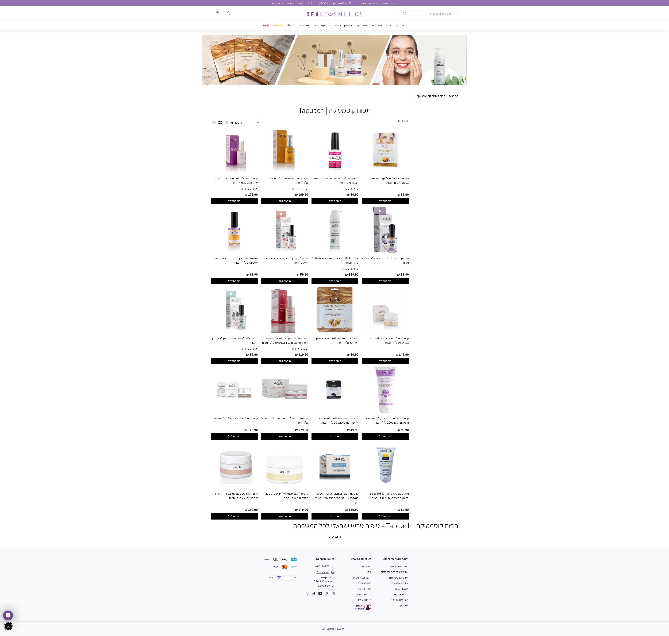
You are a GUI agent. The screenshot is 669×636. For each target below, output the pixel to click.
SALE (266, 25)
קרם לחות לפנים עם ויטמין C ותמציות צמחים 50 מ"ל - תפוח (389, 340)
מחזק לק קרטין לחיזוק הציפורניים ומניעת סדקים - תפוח (286, 260)
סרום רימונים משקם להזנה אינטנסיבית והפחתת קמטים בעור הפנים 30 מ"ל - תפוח (285, 340)
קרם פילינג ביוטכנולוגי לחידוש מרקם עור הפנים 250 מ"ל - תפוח (286, 496)
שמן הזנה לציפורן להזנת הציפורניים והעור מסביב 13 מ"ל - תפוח (235, 260)
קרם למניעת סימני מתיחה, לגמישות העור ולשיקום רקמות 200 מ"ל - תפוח (387, 420)
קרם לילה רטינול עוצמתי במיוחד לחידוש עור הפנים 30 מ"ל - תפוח (236, 180)
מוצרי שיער (400, 25)
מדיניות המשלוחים (398, 577)
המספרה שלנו (364, 583)
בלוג (369, 572)
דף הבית (453, 96)
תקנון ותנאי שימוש (362, 577)
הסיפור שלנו (365, 566)
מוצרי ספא (305, 25)
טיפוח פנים (376, 25)
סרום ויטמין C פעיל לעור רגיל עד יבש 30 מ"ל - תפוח (286, 180)
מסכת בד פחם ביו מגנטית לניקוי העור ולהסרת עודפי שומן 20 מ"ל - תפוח (338, 420)
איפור (388, 25)
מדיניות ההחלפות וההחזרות (394, 572)
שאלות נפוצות (401, 589)
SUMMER (278, 25)
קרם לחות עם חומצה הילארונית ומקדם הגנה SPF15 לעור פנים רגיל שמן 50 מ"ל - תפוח (336, 498)
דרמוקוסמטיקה (322, 25)
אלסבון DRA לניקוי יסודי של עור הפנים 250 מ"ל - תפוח (335, 260)
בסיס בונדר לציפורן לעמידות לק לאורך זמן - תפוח (235, 340)
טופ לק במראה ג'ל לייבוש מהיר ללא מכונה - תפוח (385, 260)
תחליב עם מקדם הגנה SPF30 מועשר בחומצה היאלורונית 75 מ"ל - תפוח (389, 496)
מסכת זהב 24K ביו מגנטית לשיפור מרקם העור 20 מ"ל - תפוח (336, 340)
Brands (291, 25)
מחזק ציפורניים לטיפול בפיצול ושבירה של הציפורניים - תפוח (336, 180)
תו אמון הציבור (364, 600)
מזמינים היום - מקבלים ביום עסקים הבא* (378, 3)
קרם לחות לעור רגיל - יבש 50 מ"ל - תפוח (236, 418)
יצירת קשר (402, 605)
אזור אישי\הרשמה (399, 566)
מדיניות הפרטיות (399, 583)
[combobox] (429, 13)
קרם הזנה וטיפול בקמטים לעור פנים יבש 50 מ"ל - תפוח (284, 420)
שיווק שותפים (364, 589)
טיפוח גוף (362, 25)
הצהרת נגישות (364, 594)
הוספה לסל (385, 201)
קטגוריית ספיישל (399, 600)
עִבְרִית (273, 577)
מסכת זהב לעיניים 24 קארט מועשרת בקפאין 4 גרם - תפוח (389, 180)
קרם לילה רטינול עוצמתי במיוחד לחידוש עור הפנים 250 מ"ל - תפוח (236, 496)
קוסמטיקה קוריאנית (343, 25)
